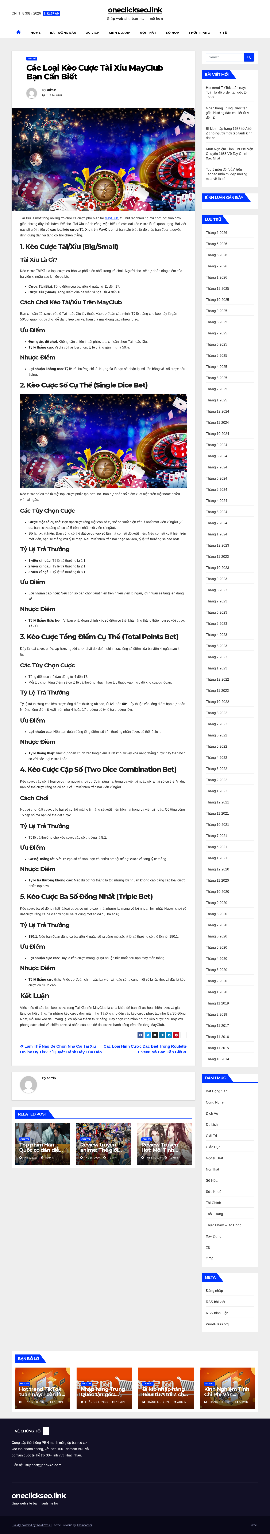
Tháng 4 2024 (216, 501)
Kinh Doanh (120, 33)
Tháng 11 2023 (217, 556)
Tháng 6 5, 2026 (158, 1402)
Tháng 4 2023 (216, 635)
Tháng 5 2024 (216, 489)
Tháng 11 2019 (217, 1003)
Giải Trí (32, 58)
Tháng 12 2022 (217, 679)
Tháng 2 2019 (216, 1014)
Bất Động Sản (63, 33)
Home (36, 33)
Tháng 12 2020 (217, 869)
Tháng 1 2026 (216, 277)
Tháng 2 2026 (216, 266)
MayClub (111, 218)
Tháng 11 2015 (217, 1048)
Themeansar (84, 1525)
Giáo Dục (213, 1147)
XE (208, 1247)
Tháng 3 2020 (216, 970)
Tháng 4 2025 (216, 367)
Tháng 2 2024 (216, 523)
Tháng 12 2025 (217, 288)
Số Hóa (172, 33)
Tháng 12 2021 (217, 802)
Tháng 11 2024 (217, 422)
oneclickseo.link (135, 9)
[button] (256, 32)
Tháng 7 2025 (216, 333)
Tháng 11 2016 (217, 1037)
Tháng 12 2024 (217, 411)
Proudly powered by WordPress (31, 1525)
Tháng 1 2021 (216, 858)
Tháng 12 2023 (217, 545)
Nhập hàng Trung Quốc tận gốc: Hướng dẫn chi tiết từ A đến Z (227, 112)
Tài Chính (213, 1203)
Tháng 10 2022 (217, 702)
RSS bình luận (217, 1313)
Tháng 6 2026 (216, 233)
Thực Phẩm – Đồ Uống (224, 1225)
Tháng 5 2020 (216, 947)
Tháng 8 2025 (216, 322)
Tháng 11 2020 (217, 880)
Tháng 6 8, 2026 (35, 1402)
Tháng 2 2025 (216, 389)
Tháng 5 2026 (216, 244)
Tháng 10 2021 (217, 824)
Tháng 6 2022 (216, 735)
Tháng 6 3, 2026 (220, 1402)
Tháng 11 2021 (217, 813)
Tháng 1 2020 (216, 992)
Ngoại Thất (214, 1158)
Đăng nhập (214, 1291)
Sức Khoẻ (213, 1191)
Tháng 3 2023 (216, 646)
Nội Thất (148, 33)
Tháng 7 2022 (216, 724)
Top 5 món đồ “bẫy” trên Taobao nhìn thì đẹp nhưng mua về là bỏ (226, 174)
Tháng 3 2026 (216, 255)
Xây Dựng (214, 1236)
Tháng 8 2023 (216, 590)
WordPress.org (217, 1324)
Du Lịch (93, 33)
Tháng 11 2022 (217, 690)
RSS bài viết (215, 1302)
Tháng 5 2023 (216, 623)
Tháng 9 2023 (216, 579)
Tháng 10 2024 (217, 434)
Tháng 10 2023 (217, 568)
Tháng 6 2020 (216, 936)
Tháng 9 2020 (216, 903)
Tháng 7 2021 (216, 836)
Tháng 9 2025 (216, 311)
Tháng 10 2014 (217, 1059)
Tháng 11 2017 (217, 1025)
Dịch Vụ (212, 1113)
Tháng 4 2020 (216, 958)
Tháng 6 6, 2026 (97, 1402)
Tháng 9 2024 (216, 445)
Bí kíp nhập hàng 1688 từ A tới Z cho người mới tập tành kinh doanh (229, 133)
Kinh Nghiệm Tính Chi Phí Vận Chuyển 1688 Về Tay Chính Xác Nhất (229, 153)
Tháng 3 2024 (216, 512)
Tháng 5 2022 (216, 746)
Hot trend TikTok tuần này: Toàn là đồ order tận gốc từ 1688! (226, 92)
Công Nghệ (215, 1102)
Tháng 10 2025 (217, 300)
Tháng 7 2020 (216, 925)
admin (51, 90)
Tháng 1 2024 (216, 534)
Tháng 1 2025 (216, 400)
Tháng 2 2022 (216, 780)
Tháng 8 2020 (216, 914)
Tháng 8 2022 (216, 713)
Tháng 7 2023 (216, 601)
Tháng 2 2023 (216, 657)
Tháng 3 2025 (216, 378)
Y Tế (223, 33)
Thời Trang (199, 33)
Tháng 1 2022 (216, 791)
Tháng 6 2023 (216, 612)
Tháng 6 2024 (216, 478)
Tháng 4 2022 (216, 757)
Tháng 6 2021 (216, 847)
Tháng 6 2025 (216, 344)
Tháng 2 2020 (216, 981)
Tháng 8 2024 (216, 456)
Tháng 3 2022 (216, 769)
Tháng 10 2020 (217, 891)
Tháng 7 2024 (216, 467)
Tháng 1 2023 (216, 668)
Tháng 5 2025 (216, 355)
